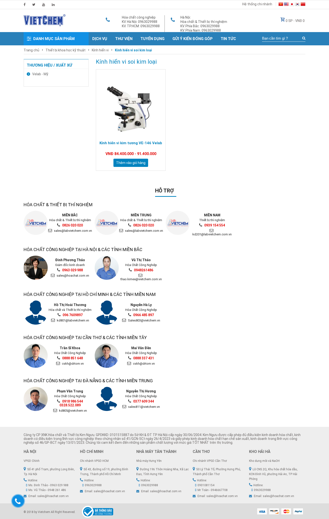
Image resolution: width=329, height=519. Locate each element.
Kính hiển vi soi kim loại (133, 50)
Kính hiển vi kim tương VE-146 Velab (130, 143)
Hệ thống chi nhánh (257, 4)
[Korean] (297, 5)
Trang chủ (31, 50)
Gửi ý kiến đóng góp (192, 38)
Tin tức (228, 38)
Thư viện (123, 38)
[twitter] (33, 5)
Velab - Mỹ (40, 74)
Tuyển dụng (152, 38)
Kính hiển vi (100, 50)
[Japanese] (292, 5)
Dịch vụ (99, 38)
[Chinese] (303, 5)
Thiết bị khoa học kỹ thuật (66, 50)
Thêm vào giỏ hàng (130, 163)
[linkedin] (53, 5)
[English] (286, 5)
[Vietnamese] (280, 5)
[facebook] (25, 5)
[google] (43, 5)
